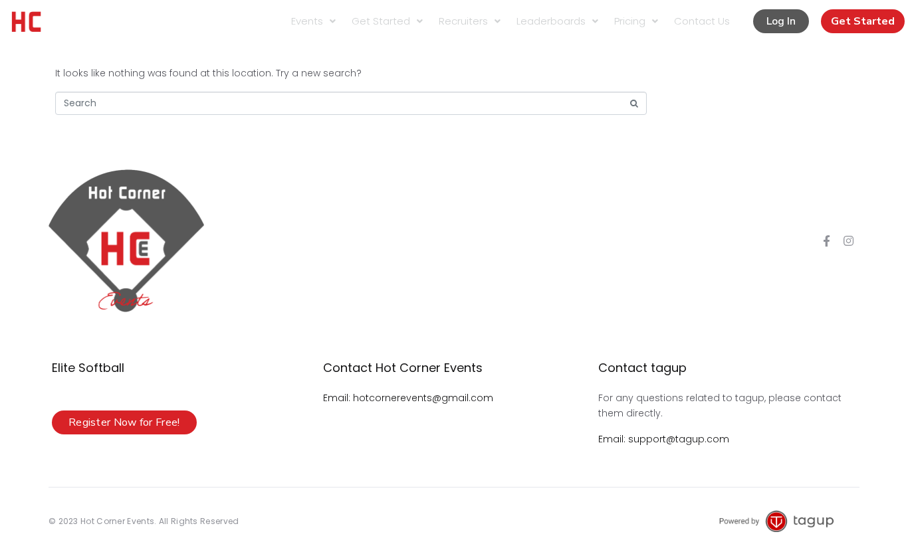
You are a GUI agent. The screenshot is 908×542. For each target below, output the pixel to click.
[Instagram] (849, 241)
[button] (781, 21)
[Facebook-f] (826, 241)
